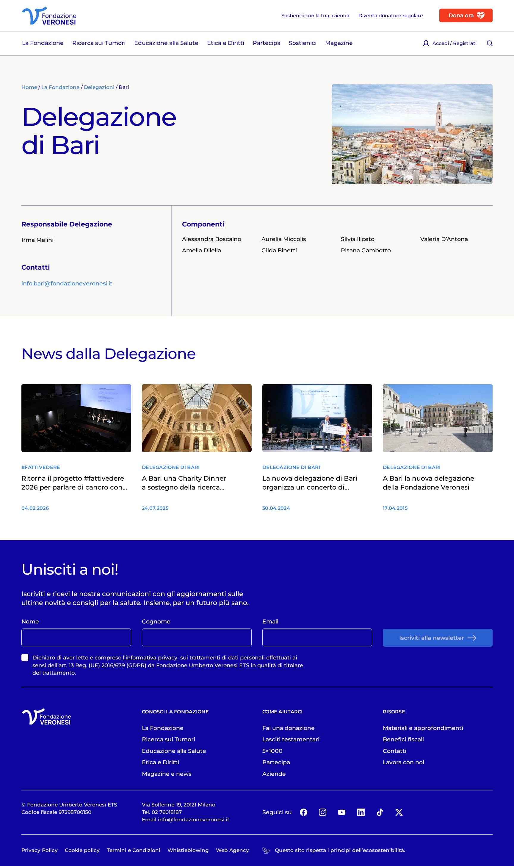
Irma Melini (37, 239)
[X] (399, 812)
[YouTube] (341, 812)
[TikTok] (380, 812)
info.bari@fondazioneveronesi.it (66, 283)
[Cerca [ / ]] (489, 43)
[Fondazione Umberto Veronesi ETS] (49, 16)
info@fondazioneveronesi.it (193, 820)
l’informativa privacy (150, 657)
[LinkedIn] (360, 812)
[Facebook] (303, 812)
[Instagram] (322, 812)
